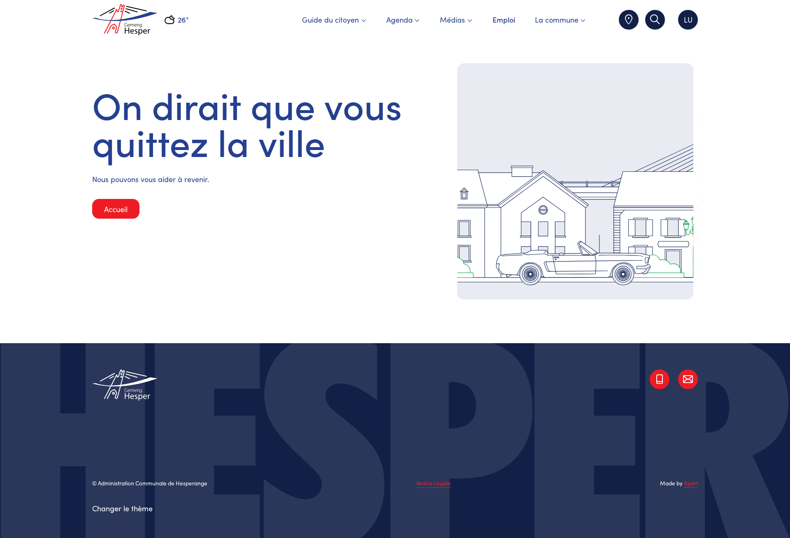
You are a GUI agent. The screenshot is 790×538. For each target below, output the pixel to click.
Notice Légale (433, 483)
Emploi (504, 19)
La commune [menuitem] (557, 19)
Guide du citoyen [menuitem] (330, 19)
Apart (691, 483)
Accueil (116, 209)
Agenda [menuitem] (399, 19)
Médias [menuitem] (452, 19)
